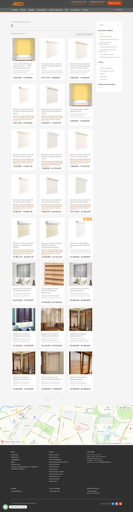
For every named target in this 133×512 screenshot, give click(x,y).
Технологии (103, 79)
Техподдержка (15, 459)
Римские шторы (54, 467)
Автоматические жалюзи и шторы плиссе (107, 50)
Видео (13, 462)
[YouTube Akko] (120, 503)
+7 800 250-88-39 (91, 491)
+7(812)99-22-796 (78, 2)
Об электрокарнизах (106, 68)
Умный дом (103, 76)
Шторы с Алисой (54, 455)
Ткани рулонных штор (107, 54)
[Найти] (118, 25)
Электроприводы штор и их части (110, 57)
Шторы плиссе (53, 469)
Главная (13, 22)
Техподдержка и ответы (107, 71)
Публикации (14, 457)
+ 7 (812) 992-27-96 (54, 491)
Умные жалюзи (53, 457)
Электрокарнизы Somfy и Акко (109, 39)
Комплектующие (54, 479)
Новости (102, 74)
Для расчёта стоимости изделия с (22, 119)
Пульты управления (106, 36)
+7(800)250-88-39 (97, 2)
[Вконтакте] (112, 503)
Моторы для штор (54, 476)
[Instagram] (116, 503)
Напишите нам (15, 464)
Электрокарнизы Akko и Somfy (58, 462)
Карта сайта (14, 455)
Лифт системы (53, 481)
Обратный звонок (114, 3)
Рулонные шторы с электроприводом (104, 43)
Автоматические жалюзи (56, 471)
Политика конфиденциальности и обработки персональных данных (24, 468)
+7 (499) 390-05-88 (16, 491)
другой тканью (17, 121)
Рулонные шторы (54, 464)
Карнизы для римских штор (108, 47)
